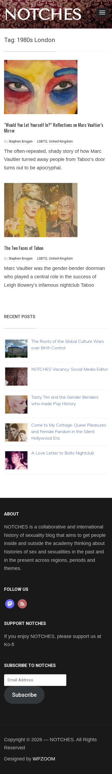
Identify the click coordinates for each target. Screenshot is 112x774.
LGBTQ (42, 141)
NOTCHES (43, 14)
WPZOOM (44, 759)
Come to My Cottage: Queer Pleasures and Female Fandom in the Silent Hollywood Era (68, 431)
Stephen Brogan (21, 141)
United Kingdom (61, 141)
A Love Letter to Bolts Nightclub (62, 453)
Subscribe (24, 695)
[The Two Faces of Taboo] (40, 209)
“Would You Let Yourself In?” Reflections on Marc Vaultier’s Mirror (53, 128)
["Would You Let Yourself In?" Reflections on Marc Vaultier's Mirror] (40, 86)
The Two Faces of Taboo (23, 248)
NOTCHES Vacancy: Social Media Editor (69, 369)
